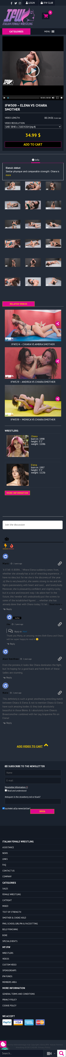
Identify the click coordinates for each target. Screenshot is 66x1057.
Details (33, 339)
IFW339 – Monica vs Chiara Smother (33, 419)
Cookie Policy (9, 1005)
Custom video (9, 964)
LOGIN (31, 2)
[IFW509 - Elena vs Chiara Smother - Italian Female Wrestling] (19, 16)
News (5, 853)
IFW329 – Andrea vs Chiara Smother (33, 381)
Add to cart (33, 144)
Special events (9, 941)
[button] (47, 31)
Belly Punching (10, 929)
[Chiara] (18, 446)
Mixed (5, 906)
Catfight (7, 900)
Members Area (9, 982)
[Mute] (53, 98)
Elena (34, 464)
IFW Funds (7, 976)
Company (7, 876)
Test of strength (11, 912)
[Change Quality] (61, 98)
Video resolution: (15, 123)
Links (5, 859)
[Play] (4, 98)
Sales (5, 888)
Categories (16, 31)
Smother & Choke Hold (14, 917)
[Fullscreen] (57, 98)
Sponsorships (9, 970)
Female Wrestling (11, 894)
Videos (5, 958)
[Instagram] (20, 3)
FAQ (4, 864)
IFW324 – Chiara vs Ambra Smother (33, 344)
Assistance (8, 847)
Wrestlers (7, 953)
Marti (24, 631)
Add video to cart (30, 746)
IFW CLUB (48, 2)
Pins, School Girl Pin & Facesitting (20, 923)
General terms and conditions (18, 994)
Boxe (4, 935)
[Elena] (18, 475)
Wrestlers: (12, 430)
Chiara (34, 436)
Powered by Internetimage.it (15, 1044)
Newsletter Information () (16, 787)
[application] (33, 68)
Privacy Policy (9, 999)
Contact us (8, 870)
